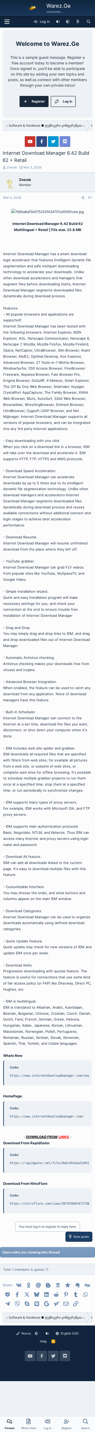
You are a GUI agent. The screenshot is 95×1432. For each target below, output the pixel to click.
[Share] (82, 197)
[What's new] (78, 21)
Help (43, 1341)
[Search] (88, 21)
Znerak (12, 167)
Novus (26, 1333)
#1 (90, 197)
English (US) (69, 1333)
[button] (68, 21)
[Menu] (7, 22)
